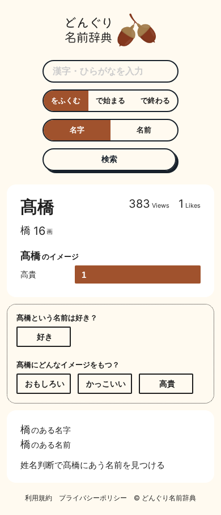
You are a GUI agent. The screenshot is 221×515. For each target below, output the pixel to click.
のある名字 (45, 429)
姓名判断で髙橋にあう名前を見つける (92, 465)
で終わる (155, 100)
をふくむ (65, 100)
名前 (144, 129)
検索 (109, 159)
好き (45, 336)
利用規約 (38, 497)
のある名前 (45, 444)
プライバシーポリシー (93, 497)
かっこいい (106, 383)
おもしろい (45, 383)
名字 (77, 129)
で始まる (110, 100)
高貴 (167, 383)
